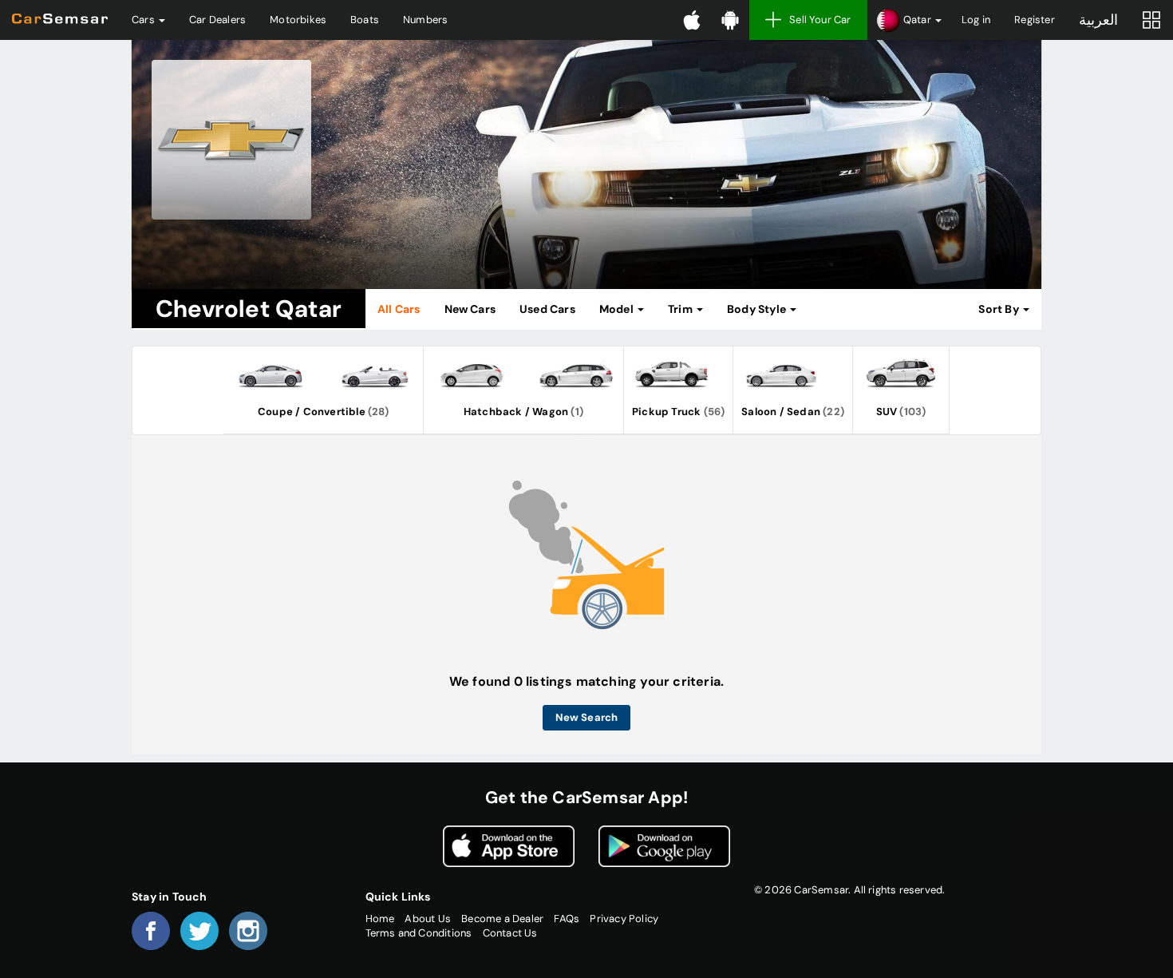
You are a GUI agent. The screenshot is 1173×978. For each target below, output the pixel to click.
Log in (976, 19)
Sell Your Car (820, 19)
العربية (1098, 20)
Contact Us (510, 933)
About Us (428, 918)
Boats (364, 19)
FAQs (566, 918)
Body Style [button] (757, 309)
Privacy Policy (624, 918)
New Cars (470, 309)
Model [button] (617, 309)
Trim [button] (681, 309)
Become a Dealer (502, 918)
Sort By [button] (999, 309)
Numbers (425, 19)
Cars (144, 19)
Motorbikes (298, 19)
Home (380, 918)
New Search (586, 717)
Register (1034, 19)
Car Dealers (217, 19)
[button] (908, 20)
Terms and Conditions (418, 933)
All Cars (399, 309)
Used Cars (547, 309)
